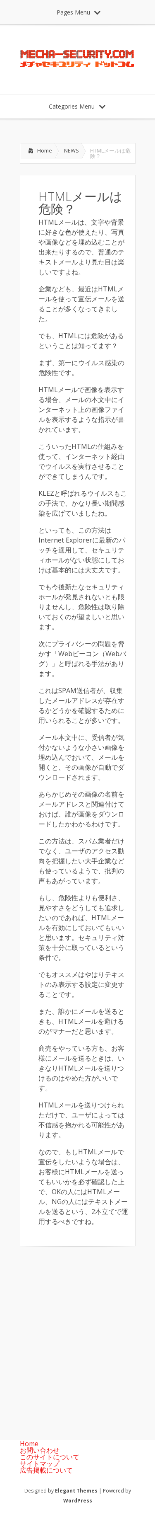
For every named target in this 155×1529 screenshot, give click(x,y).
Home (44, 150)
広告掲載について (46, 1470)
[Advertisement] (77, 1336)
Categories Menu (72, 106)
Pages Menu (73, 12)
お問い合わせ (40, 1450)
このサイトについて (49, 1456)
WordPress (77, 1500)
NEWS (71, 150)
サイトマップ (40, 1463)
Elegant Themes (76, 1490)
